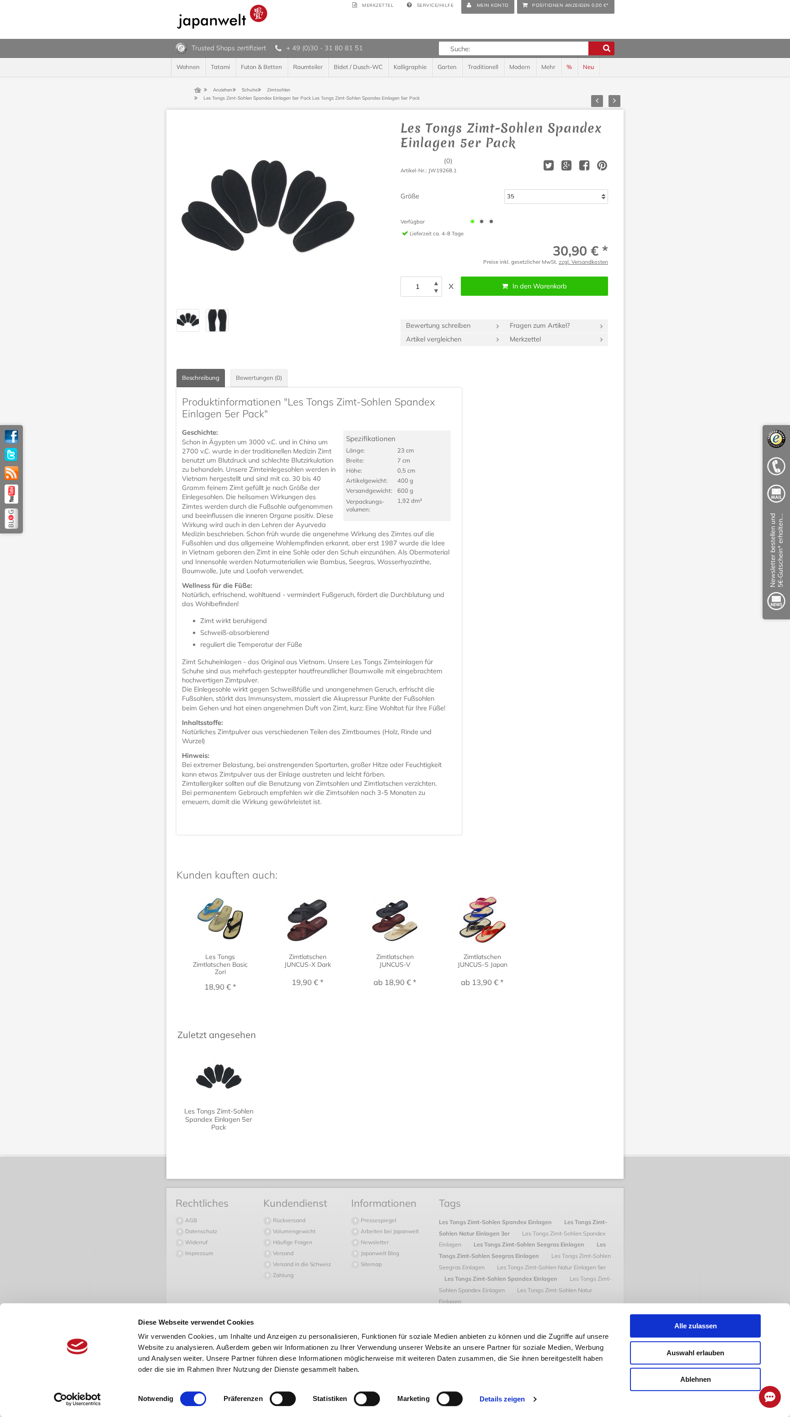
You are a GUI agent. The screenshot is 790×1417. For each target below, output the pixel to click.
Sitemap (370, 1264)
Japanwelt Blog (379, 1253)
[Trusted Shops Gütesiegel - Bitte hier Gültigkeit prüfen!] (181, 47)
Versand (283, 1253)
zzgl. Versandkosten (583, 261)
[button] (436, 283)
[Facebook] (11, 436)
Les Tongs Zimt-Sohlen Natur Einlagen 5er (551, 1267)
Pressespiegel (377, 1220)
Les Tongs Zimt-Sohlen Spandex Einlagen (496, 1221)
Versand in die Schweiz (301, 1264)
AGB (190, 1220)
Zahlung (283, 1275)
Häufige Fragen (292, 1242)
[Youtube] (11, 494)
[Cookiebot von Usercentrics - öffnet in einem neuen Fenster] (77, 1399)
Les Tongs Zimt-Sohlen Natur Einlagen (515, 1295)
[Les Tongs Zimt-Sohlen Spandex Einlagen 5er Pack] (267, 212)
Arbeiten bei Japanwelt (389, 1231)
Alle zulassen (695, 1326)
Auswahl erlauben (695, 1353)
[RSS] (11, 473)
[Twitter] (11, 455)
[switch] (283, 1398)
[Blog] (11, 518)
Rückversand (288, 1220)
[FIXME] (776, 563)
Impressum (199, 1253)
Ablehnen (695, 1379)
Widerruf (196, 1242)
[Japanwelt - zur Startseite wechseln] (222, 17)
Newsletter (374, 1242)
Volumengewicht (293, 1231)
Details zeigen (502, 1399)
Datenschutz (200, 1231)
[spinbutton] (417, 286)
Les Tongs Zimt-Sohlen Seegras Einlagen (530, 1244)
